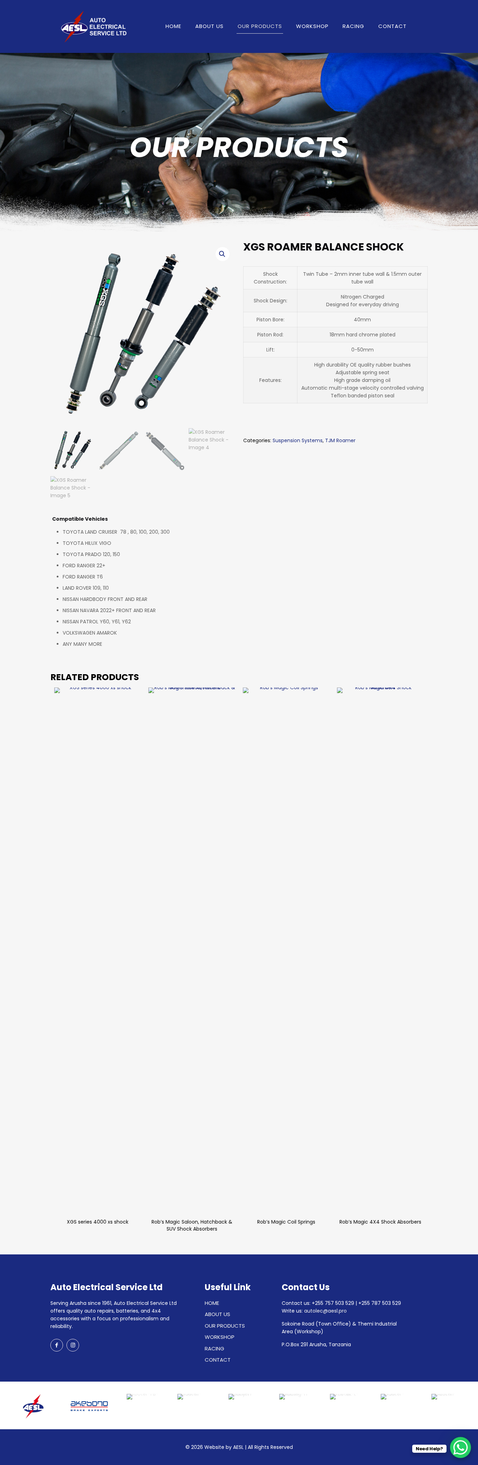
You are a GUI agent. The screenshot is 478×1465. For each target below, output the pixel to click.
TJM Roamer (340, 440)
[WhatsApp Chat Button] (460, 1447)
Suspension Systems (298, 440)
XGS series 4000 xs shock (97, 1221)
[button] (223, 254)
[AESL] (92, 26)
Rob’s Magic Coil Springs (286, 1221)
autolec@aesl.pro (325, 1310)
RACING (214, 1348)
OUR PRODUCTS (225, 1325)
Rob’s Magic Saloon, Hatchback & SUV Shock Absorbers (192, 1225)
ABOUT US (217, 1314)
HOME (212, 1303)
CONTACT (218, 1359)
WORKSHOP (219, 1337)
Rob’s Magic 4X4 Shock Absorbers (380, 1221)
